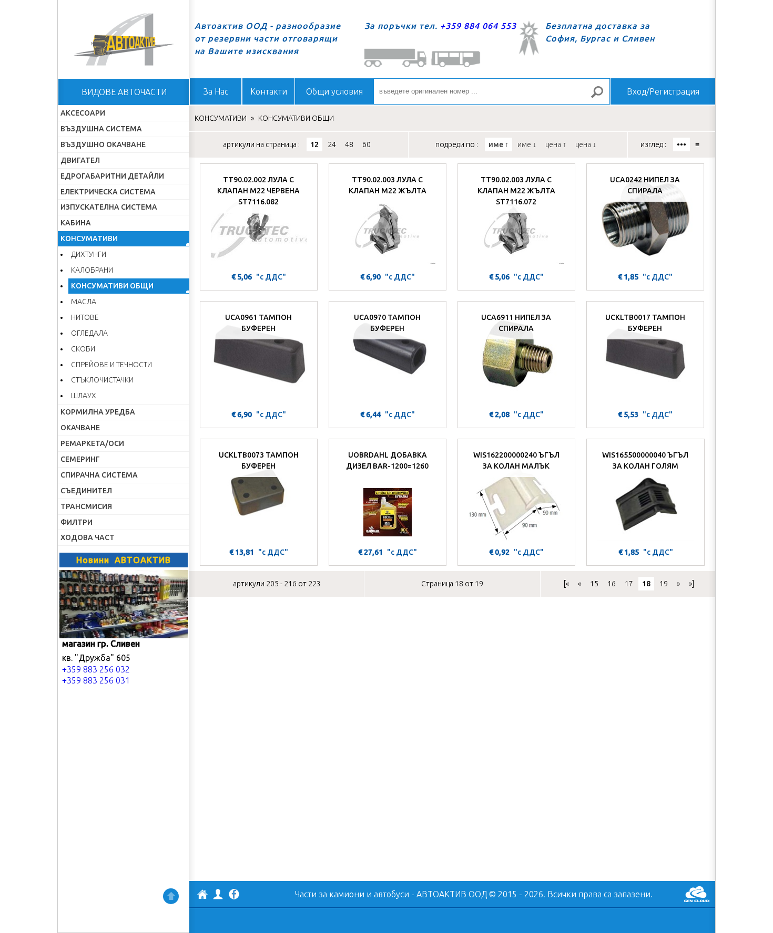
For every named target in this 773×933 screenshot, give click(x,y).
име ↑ (498, 144)
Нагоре (171, 896)
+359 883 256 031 (96, 680)
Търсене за (601, 96)
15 (594, 583)
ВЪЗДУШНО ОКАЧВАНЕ (103, 144)
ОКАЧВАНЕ (80, 427)
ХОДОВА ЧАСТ (87, 537)
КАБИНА (75, 223)
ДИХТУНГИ (88, 254)
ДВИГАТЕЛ (80, 160)
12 (314, 144)
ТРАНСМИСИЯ (86, 506)
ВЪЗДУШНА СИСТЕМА (101, 129)
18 (646, 583)
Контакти (268, 91)
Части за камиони (329, 894)
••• (681, 144)
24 (332, 144)
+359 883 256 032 (96, 669)
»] (691, 583)
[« (566, 583)
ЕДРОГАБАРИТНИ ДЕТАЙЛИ (112, 176)
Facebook (234, 895)
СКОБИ (83, 349)
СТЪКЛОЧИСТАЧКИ (102, 380)
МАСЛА (83, 301)
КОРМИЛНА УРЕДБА (97, 412)
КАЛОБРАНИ (92, 270)
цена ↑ (555, 144)
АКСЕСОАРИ (82, 113)
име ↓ (526, 144)
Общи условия (334, 91)
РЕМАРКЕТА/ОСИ (92, 443)
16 (611, 583)
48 (349, 144)
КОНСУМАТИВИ (89, 238)
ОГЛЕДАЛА (89, 333)
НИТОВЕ (85, 317)
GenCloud (696, 894)
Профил (218, 894)
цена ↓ (585, 144)
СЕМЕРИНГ (80, 459)
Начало (123, 39)
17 (629, 583)
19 (663, 583)
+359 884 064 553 (478, 25)
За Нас (216, 91)
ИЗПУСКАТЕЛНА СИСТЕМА (108, 207)
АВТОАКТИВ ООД (202, 895)
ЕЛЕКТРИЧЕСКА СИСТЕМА (108, 192)
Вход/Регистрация (663, 91)
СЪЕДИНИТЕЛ (86, 490)
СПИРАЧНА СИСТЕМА (99, 475)
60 (366, 144)
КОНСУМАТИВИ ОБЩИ (112, 286)
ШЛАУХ (83, 395)
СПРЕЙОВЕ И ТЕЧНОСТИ (111, 364)
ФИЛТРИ (76, 522)
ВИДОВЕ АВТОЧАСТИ (124, 92)
